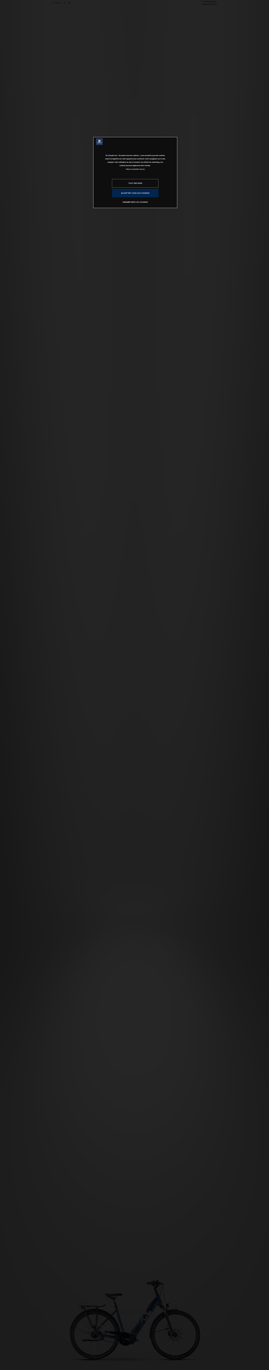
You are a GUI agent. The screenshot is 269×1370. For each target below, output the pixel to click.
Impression (142, 169)
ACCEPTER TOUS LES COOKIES (135, 193)
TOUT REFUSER (135, 183)
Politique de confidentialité (132, 169)
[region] (135, 172)
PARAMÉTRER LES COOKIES (135, 202)
